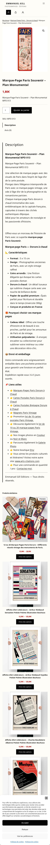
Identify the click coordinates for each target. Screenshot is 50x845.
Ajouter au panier (21, 110)
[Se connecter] (22, 12)
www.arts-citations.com (27, 461)
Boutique (5, 20)
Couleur (41, 435)
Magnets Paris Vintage (25, 412)
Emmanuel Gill (15, 3)
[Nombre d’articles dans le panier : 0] (15, 12)
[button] (46, 798)
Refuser (25, 829)
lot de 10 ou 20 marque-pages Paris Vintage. (27, 427)
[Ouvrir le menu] (43, 3)
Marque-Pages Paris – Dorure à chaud (24, 20)
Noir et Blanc (20, 438)
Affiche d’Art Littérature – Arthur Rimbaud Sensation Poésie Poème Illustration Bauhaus (25, 611)
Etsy (32, 449)
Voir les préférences (25, 836)
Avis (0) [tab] (8, 130)
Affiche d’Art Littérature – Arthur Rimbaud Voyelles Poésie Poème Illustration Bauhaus (25, 676)
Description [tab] (10, 125)
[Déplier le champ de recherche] (8, 12)
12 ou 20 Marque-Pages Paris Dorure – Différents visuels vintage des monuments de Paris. (25, 546)
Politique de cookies (17, 842)
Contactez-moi (24, 468)
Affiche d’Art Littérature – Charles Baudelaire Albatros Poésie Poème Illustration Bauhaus (25, 741)
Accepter (25, 823)
